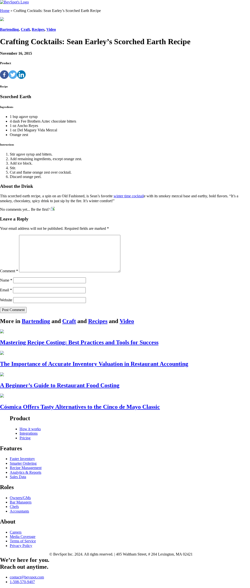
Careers (15, 532)
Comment (9, 271)
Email (6, 290)
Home (5, 11)
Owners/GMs (20, 498)
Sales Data (18, 477)
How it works (30, 429)
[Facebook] (4, 74)
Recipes (38, 29)
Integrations (29, 433)
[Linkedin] (21, 74)
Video (51, 29)
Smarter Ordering (23, 463)
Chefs (14, 506)
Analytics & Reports (25, 472)
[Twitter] (13, 74)
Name (6, 280)
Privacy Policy (21, 546)
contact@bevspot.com (27, 577)
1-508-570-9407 (22, 582)
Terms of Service (23, 541)
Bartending (9, 29)
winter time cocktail (129, 196)
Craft (25, 29)
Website (6, 300)
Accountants (19, 511)
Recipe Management (26, 468)
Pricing (25, 438)
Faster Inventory (22, 459)
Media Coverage (22, 537)
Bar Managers (20, 502)
